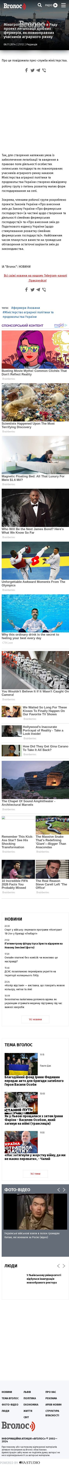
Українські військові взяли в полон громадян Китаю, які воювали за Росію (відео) (31, 1235)
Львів (27, 1392)
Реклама (51, 1398)
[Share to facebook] (26, 70)
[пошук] (40, 5)
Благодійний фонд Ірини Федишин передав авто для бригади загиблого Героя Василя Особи (34, 1080)
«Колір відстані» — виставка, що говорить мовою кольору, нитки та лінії (35, 987)
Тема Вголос (10, 1398)
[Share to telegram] (38, 70)
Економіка (31, 1404)
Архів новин (53, 1404)
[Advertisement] (34, 114)
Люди (5, 1411)
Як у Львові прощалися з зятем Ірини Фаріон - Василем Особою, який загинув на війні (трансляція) (34, 1119)
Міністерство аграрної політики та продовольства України (28, 315)
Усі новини (35, 1019)
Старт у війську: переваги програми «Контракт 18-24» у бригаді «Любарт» (33, 931)
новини (34, 308)
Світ (26, 1417)
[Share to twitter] (32, 70)
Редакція (31, 44)
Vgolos (15, 6)
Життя (28, 1411)
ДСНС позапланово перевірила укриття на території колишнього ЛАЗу (30, 973)
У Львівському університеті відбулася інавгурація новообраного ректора (44, 1279)
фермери (19, 308)
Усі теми (35, 1173)
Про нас (50, 1392)
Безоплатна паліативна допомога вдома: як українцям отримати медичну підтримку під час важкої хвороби (33, 1003)
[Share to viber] (44, 70)
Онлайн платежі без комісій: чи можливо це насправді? (31, 959)
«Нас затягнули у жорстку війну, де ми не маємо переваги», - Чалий (35, 1157)
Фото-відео (10, 1404)
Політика (30, 1398)
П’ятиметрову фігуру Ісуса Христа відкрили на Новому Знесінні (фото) (34, 945)
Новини (7, 1392)
